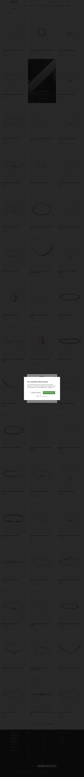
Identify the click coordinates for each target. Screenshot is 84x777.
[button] (42, 396)
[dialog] (42, 388)
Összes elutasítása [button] (36, 392)
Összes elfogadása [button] (49, 392)
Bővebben (29, 388)
